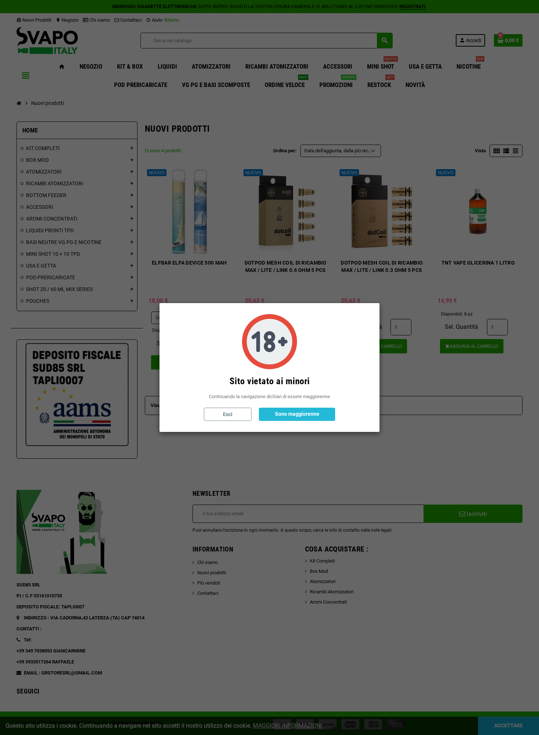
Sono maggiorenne (297, 414)
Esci (227, 414)
